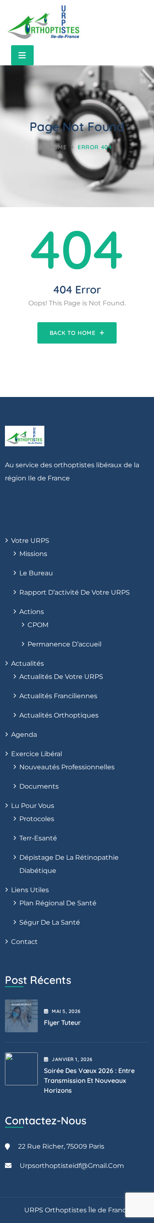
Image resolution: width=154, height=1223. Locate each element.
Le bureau (36, 573)
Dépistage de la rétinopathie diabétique (69, 864)
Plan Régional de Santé (58, 903)
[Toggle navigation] (22, 55)
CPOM (38, 625)
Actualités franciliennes (58, 696)
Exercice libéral (36, 754)
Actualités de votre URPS (61, 677)
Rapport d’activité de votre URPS (74, 592)
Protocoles (36, 819)
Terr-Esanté (38, 838)
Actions (31, 612)
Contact (24, 942)
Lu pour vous (32, 806)
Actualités (27, 663)
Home (58, 147)
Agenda (24, 734)
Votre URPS (30, 541)
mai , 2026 (66, 1011)
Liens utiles (30, 890)
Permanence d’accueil (64, 644)
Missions (33, 554)
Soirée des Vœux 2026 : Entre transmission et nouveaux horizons (89, 1080)
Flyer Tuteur (62, 1022)
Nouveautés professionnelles (67, 767)
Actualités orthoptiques (59, 715)
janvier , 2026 (72, 1059)
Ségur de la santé (49, 922)
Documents (39, 786)
